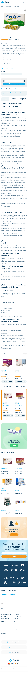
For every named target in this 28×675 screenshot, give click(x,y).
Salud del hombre (6, 405)
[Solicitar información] (15, 88)
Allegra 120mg (5, 374)
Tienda (6, 6)
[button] (25, 10)
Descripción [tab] (5, 99)
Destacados (5, 407)
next (26, 354)
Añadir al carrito (15, 84)
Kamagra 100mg (5, 512)
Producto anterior (6, 386)
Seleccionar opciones (8, 381)
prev (24, 354)
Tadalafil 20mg (5, 492)
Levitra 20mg (6, 409)
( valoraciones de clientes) (13, 39)
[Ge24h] (5, 2)
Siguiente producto (20, 386)
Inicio (2, 6)
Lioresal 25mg (18, 374)
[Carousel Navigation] (25, 354)
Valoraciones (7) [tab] (23, 99)
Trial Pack (17, 512)
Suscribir (15, 556)
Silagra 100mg (18, 409)
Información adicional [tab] (14, 99)
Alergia (10, 6)
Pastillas (3, 71)
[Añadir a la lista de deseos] (1, 88)
